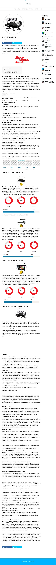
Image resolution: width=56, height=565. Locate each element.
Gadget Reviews (5, 39)
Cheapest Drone (48, 78)
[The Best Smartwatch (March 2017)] (43, 51)
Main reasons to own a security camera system (12, 71)
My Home (36, 9)
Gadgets (30, 9)
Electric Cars (24, 9)
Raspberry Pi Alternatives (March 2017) (49, 61)
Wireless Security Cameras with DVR (10, 72)
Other (41, 9)
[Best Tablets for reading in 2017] (43, 69)
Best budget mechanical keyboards (47, 29)
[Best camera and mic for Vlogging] (43, 18)
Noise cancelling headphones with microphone (48, 74)
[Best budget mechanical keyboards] (43, 28)
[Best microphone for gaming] (43, 37)
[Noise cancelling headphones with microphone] (43, 73)
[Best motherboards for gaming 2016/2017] (43, 82)
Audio (19, 9)
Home (15, 9)
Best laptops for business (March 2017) (48, 46)
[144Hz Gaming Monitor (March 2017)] (43, 65)
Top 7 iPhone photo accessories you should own (49, 23)
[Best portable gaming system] (43, 33)
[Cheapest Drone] (43, 79)
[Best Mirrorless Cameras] (43, 41)
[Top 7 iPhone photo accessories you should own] (43, 22)
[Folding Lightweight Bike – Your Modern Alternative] (43, 55)
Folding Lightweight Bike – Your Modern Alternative (49, 56)
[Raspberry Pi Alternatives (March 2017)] (43, 60)
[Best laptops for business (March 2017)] (43, 45)
